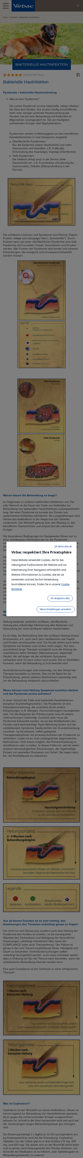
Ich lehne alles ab (63, 546)
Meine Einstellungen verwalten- (56, 609)
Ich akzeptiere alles (60, 598)
